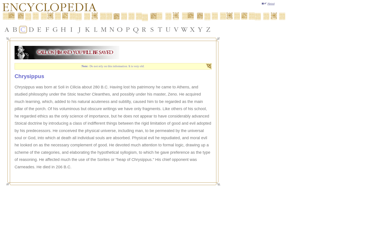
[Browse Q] (136, 29)
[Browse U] (168, 29)
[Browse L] (96, 29)
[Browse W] (184, 29)
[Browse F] (47, 29)
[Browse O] (120, 29)
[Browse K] (88, 29)
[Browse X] (192, 29)
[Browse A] (7, 29)
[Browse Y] (200, 29)
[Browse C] (23, 29)
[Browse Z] (208, 29)
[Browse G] (55, 29)
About (271, 3)
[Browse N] (112, 29)
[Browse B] (15, 29)
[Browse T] (160, 29)
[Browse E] (39, 29)
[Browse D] (31, 29)
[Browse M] (104, 29)
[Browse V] (176, 29)
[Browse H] (63, 29)
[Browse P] (128, 29)
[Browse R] (144, 29)
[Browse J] (79, 29)
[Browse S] (152, 29)
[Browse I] (71, 29)
